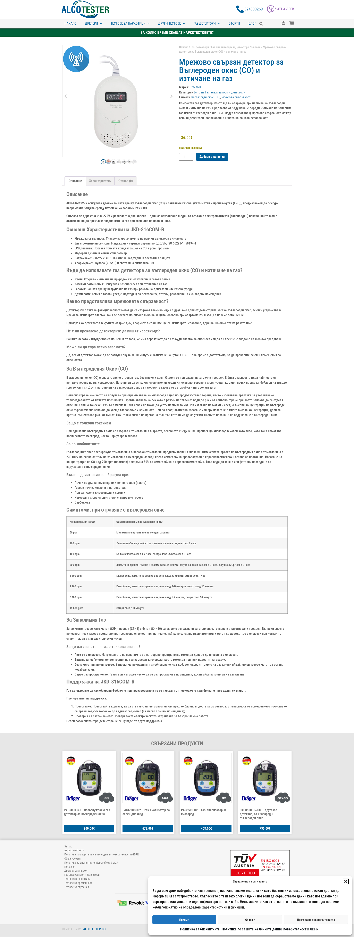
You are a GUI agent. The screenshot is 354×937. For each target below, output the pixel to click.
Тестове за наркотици (128, 23)
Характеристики (100, 181)
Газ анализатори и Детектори (230, 47)
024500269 (253, 9)
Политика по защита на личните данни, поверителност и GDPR (270, 929)
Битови (256, 47)
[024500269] (240, 9)
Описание (75, 181)
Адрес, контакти (74, 850)
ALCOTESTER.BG (94, 929)
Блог (252, 23)
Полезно (69, 866)
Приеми (184, 920)
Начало (70, 23)
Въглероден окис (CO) (205, 97)
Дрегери (91, 23)
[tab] (75, 180)
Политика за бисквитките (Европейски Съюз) (91, 862)
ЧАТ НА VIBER (284, 9)
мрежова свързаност (236, 97)
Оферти (234, 23)
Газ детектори (205, 23)
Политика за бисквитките (200, 929)
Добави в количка (212, 157)
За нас (68, 846)
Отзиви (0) (125, 181)
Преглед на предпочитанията (316, 920)
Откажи (250, 920)
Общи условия (72, 858)
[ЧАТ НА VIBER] (271, 9)
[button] (346, 881)
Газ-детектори (200, 47)
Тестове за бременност (78, 883)
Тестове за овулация (76, 887)
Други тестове (169, 23)
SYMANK (195, 87)
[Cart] (295, 21)
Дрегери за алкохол (76, 870)
